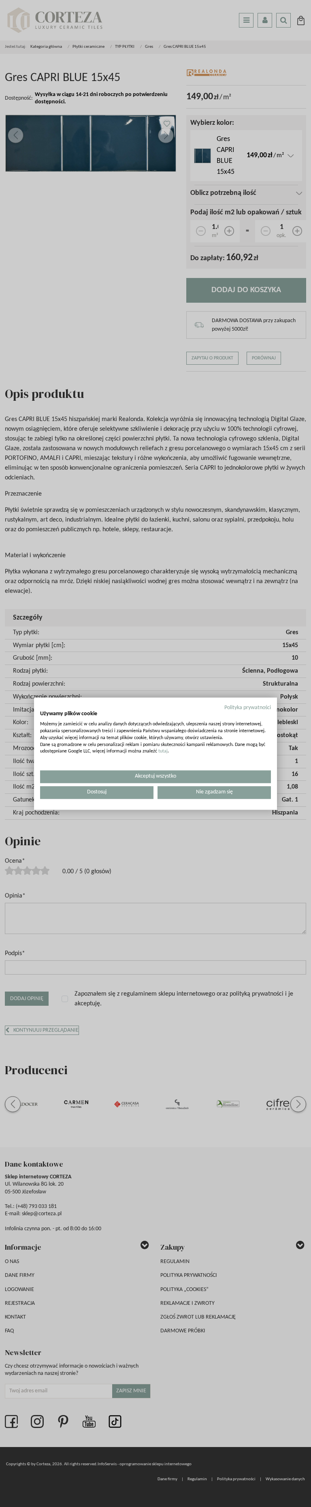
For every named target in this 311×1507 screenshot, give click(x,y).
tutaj (163, 751)
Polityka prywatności (247, 707)
